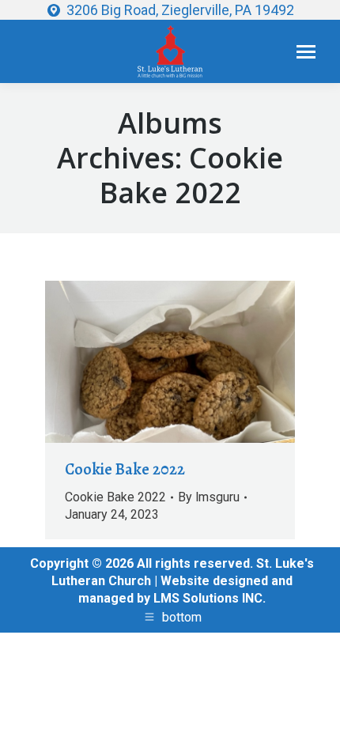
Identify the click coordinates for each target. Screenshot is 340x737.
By (209, 497)
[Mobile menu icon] (306, 52)
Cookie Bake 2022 (125, 469)
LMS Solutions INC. (209, 598)
